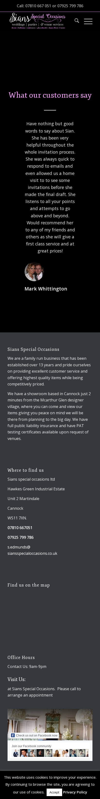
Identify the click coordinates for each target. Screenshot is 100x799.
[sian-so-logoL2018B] (41, 21)
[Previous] (18, 127)
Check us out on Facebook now (37, 735)
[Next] (81, 127)
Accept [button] (54, 792)
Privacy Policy (75, 792)
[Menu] (85, 21)
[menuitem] (74, 21)
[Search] (74, 21)
